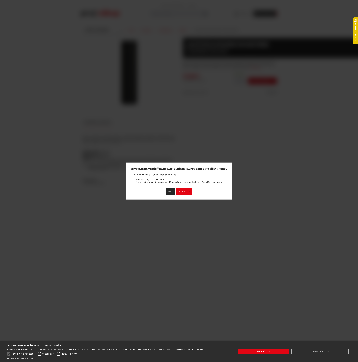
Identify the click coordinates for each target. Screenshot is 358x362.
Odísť (170, 191)
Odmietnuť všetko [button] (320, 351)
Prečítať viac (201, 349)
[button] (106, 358)
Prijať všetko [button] (263, 351)
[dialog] (179, 351)
